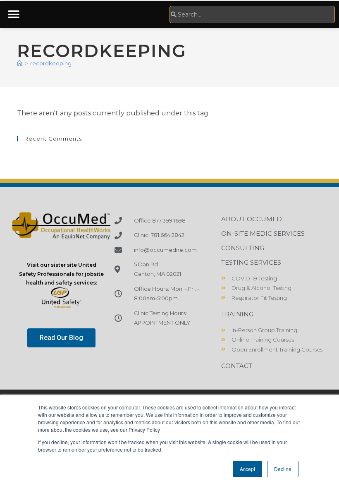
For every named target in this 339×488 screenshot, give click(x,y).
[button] (13, 14)
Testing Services (251, 262)
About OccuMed (251, 219)
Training (237, 314)
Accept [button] (247, 468)
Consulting (242, 248)
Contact (236, 366)
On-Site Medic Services (263, 233)
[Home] (19, 63)
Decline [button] (282, 468)
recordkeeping (51, 63)
